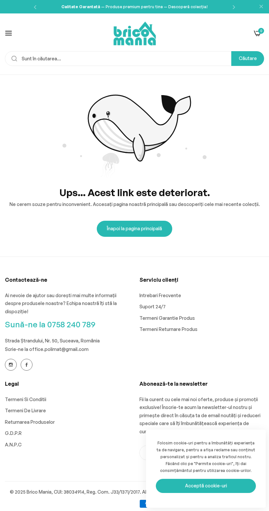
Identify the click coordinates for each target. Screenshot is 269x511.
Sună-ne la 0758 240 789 (50, 324)
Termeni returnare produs (168, 329)
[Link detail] (11, 365)
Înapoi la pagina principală (134, 228)
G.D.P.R (13, 433)
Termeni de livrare (25, 410)
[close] (261, 7)
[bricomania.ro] (134, 33)
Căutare (248, 58)
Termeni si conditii (25, 399)
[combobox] (134, 58)
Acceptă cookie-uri (206, 485)
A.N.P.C (13, 444)
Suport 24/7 (152, 306)
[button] (35, 7)
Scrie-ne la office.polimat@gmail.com (47, 349)
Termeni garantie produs (167, 318)
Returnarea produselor (30, 422)
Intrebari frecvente (160, 295)
